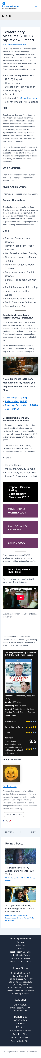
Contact (20, 948)
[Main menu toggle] (36, 5)
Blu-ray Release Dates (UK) (20, 982)
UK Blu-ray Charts (20, 985)
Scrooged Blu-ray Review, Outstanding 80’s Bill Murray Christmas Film (19, 908)
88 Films (20, 1023)
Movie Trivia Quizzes (20, 958)
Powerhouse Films (20, 1037)
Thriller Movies (10, 878)
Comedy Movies (22, 915)
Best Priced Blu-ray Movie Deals (20, 991)
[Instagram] (10, 16)
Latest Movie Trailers (20, 955)
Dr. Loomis (10, 786)
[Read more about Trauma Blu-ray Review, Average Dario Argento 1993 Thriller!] (20, 856)
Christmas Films (10, 915)
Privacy (20, 942)
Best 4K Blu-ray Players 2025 (20, 988)
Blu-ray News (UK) (20, 976)
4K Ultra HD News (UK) (20, 973)
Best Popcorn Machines (20, 952)
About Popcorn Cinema (20, 938)
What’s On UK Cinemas (20, 961)
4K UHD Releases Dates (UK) (20, 979)
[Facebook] (3, 16)
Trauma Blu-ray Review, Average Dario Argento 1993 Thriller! (19, 870)
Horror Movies (22, 878)
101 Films (20, 1027)
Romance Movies (23, 918)
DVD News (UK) (20, 1005)
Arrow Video (20, 1020)
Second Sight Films (20, 1041)
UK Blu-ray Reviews (20, 993)
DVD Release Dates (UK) (20, 1008)
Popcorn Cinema (10, 6)
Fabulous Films (20, 1034)
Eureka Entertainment (20, 1030)
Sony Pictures (28, 98)
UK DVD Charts (20, 1011)
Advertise (20, 945)
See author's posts (14, 814)
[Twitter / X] (7, 16)
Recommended (10, 918)
